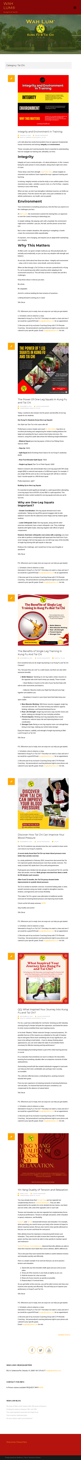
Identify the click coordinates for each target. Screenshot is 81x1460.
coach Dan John (46, 172)
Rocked (31, 1457)
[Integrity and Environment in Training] (43, 100)
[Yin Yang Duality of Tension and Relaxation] (43, 1158)
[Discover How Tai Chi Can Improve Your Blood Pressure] (43, 803)
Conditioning (24, 408)
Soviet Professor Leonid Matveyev (30, 1246)
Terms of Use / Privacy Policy (16, 1442)
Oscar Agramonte (41, 135)
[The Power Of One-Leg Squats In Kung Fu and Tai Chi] (43, 368)
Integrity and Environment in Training (40, 131)
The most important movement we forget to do (22, 1412)
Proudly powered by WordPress (14, 1457)
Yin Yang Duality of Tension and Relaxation (43, 1189)
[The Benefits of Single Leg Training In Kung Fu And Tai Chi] (43, 620)
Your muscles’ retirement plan (16, 1415)
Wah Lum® (23, 214)
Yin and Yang (41, 1200)
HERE (41, 1387)
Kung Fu (22, 137)
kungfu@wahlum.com (46, 321)
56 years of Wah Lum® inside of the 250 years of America (26, 1406)
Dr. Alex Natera (51, 429)
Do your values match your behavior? (19, 1418)
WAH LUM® (9, 5)
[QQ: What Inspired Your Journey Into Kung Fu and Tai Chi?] (43, 978)
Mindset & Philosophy (33, 137)
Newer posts (64, 1335)
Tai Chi (43, 137)
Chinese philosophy (42, 1203)
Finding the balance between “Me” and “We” (21, 1409)
